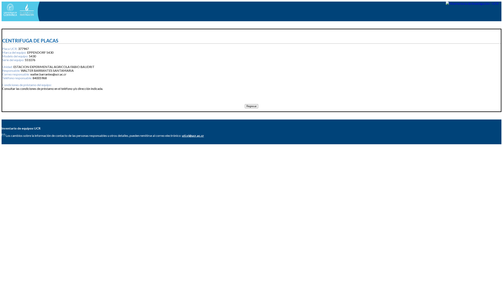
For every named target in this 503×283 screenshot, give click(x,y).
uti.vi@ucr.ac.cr (193, 135)
